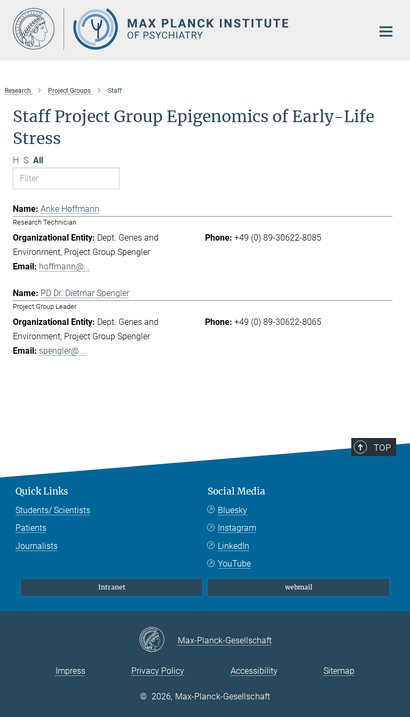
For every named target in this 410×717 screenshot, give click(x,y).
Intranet (111, 587)
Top (382, 447)
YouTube (234, 564)
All (38, 160)
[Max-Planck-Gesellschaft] (158, 640)
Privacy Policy (157, 671)
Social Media (236, 491)
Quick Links (41, 491)
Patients (30, 528)
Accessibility (254, 671)
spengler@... (62, 351)
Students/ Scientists (52, 510)
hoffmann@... (64, 266)
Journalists (36, 546)
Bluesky (232, 510)
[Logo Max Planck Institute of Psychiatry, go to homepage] (186, 29)
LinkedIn (233, 546)
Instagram (237, 528)
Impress (70, 671)
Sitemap (339, 671)
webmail (298, 587)
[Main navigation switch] (386, 31)
